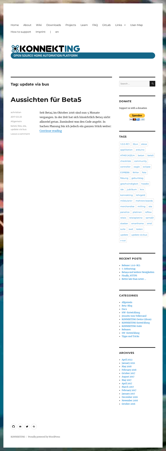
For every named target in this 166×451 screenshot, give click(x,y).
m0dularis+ (126, 200)
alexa (144, 144)
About (27, 25)
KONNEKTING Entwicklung (136, 322)
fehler (136, 172)
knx (142, 189)
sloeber (124, 223)
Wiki (39, 25)
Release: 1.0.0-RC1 (131, 265)
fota (20, 126)
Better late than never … (134, 279)
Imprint (41, 31)
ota (24, 126)
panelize (125, 212)
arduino (140, 149)
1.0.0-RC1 (125, 144)
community (140, 161)
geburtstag (137, 178)
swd (131, 229)
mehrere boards (144, 200)
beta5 (14, 126)
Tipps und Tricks (130, 336)
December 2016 (130, 397)
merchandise (127, 206)
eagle (137, 166)
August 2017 (128, 376)
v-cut (123, 240)
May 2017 (126, 380)
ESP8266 (125, 172)
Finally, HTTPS (129, 275)
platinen (137, 212)
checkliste (125, 161)
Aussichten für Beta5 (46, 100)
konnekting (126, 195)
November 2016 (130, 400)
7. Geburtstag (129, 268)
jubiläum (132, 189)
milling (141, 206)
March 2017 (128, 387)
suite (122, 229)
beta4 (141, 155)
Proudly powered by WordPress (44, 436)
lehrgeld (140, 195)
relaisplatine (135, 217)
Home (15, 25)
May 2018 (126, 366)
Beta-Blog (127, 305)
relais (123, 217)
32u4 (135, 144)
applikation (126, 149)
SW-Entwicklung (131, 333)
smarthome (137, 223)
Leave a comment (20, 134)
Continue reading (51, 130)
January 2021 (128, 363)
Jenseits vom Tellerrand (134, 316)
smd (149, 223)
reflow (148, 212)
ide (122, 189)
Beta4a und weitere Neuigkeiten (138, 272)
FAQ (95, 25)
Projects (70, 25)
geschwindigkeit (129, 183)
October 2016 (128, 404)
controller (125, 166)
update (124, 234)
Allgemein (16, 121)
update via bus (18, 129)
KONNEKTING (18, 436)
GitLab (106, 25)
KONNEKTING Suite (132, 326)
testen (139, 229)
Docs (124, 309)
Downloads (53, 25)
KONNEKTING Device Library (136, 319)
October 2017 (128, 373)
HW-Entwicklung (131, 312)
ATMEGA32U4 (127, 155)
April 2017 (127, 383)
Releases (126, 329)
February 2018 (129, 370)
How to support (21, 31)
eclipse (146, 166)
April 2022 (127, 359)
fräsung (124, 178)
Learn (84, 25)
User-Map (136, 25)
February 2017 (129, 390)
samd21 (150, 217)
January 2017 (128, 393)
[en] (34, 426)
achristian (16, 112)
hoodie (145, 183)
